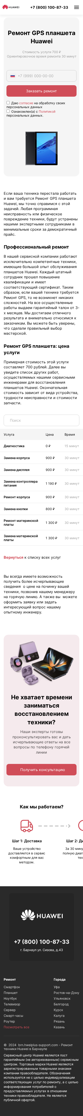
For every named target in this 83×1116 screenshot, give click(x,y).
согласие (26, 103)
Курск (58, 1010)
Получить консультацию (42, 769)
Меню (76, 7)
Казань (59, 1027)
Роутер (9, 1021)
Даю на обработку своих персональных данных (35, 105)
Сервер (10, 1010)
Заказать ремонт (41, 91)
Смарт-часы (13, 1016)
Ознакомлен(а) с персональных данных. (30, 113)
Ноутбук (10, 998)
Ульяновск (62, 998)
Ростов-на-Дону (66, 993)
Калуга (59, 1016)
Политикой (47, 111)
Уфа (57, 987)
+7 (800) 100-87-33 (49, 7)
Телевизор (12, 1004)
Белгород (61, 1004)
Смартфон (12, 987)
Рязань (59, 1021)
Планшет (11, 993)
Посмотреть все (16, 1027)
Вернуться (13, 557)
